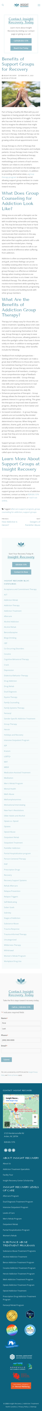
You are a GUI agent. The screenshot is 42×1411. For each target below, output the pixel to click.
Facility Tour (8, 1175)
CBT (5, 643)
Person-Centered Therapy (15, 859)
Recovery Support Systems (15, 880)
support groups (30, 512)
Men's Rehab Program (13, 783)
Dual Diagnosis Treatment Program (18, 1201)
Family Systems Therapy (14, 708)
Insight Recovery (10, 75)
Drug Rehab (9, 686)
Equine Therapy (10, 697)
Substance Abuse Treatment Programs (19, 1251)
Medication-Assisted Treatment (17, 772)
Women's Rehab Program (15, 956)
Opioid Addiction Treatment (14, 1291)
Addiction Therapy (11, 605)
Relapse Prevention (12, 891)
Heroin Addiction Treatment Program (19, 1274)
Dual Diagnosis (10, 691)
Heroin (7, 729)
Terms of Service (13, 1075)
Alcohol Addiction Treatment (15, 1257)
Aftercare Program (11, 1196)
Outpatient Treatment (13, 842)
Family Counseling (11, 702)
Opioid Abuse (9, 832)
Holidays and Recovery (13, 735)
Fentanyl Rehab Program (13, 1305)
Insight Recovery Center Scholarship (18, 1180)
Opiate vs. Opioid (11, 821)
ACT (5, 594)
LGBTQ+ (7, 756)
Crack (6, 665)
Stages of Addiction (12, 918)
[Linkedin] (13, 1150)
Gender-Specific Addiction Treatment (19, 718)
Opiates (7, 826)
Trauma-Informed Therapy (15, 934)
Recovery (8, 875)
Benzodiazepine (10, 632)
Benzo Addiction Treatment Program (18, 1262)
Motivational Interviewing (14, 805)
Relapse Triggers (11, 896)
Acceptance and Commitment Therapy (20, 589)
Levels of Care (9, 1213)
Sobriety (7, 913)
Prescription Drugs (12, 869)
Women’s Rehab (10, 1235)
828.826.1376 (33, 494)
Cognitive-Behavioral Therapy (16, 659)
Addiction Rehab (11, 600)
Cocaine (7, 654)
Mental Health (10, 789)
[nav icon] (39, 5)
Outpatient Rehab (11, 837)
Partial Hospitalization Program (16, 1230)
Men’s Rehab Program (12, 1218)
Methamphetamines (12, 799)
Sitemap (33, 1407)
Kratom (7, 751)
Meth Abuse (9, 794)
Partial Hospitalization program (17, 853)
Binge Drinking (10, 638)
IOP (5, 745)
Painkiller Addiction (12, 848)
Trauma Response (11, 929)
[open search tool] (3, 5)
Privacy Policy (23, 1407)
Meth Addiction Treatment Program (18, 1279)
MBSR (6, 767)
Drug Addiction (10, 681)
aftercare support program (22, 509)
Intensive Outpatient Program (16, 740)
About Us (7, 1163)
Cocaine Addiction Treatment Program (19, 1268)
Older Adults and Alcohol (14, 816)
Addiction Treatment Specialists (16, 1169)
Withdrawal (9, 950)
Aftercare (8, 616)
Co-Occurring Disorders (14, 648)
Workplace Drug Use (12, 961)
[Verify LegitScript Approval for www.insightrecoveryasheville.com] (30, 1318)
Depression (9, 670)
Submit (6, 1059)
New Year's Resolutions (14, 810)
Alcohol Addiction (11, 621)
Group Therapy (10, 724)
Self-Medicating (10, 902)
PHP (6, 864)
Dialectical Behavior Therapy (16, 675)
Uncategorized (10, 939)
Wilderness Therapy (12, 945)
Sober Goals (9, 907)
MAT (6, 762)
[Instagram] (9, 1150)
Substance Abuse (11, 923)
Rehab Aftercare (10, 78)
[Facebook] (5, 1150)
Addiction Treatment (13, 611)
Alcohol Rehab (10, 627)
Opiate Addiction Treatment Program (18, 1285)
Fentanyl (7, 713)
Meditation (8, 778)
